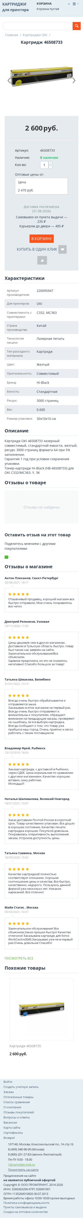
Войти (7, 1082)
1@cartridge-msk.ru (21, 1164)
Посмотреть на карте (23, 1170)
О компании (12, 1107)
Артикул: (22, 150)
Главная (11, 35)
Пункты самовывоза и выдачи (25, 1207)
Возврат (9, 1138)
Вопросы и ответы (16, 1117)
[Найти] (77, 26)
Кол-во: (21, 164)
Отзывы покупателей (18, 1112)
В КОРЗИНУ (41, 238)
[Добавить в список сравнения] (42, 260)
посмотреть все (19, 958)
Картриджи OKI (35, 35)
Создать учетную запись (21, 1087)
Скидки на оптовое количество (25, 1212)
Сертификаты (13, 1133)
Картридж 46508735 (25, 1046)
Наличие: (22, 157)
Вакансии (10, 1122)
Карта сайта (11, 1127)
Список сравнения (16, 1102)
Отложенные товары (18, 1097)
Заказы (8, 1092)
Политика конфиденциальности (26, 1203)
